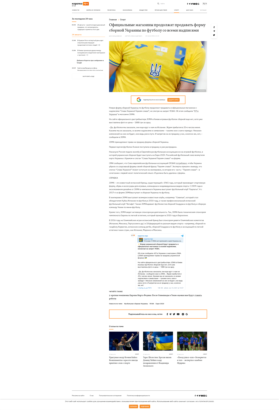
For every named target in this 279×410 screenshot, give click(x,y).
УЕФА (152, 304)
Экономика (127, 10)
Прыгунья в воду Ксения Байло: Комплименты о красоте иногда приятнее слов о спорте (123, 360)
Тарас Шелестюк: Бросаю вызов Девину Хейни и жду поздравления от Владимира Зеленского (157, 361)
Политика (111, 10)
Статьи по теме (116, 326)
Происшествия (161, 10)
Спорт (176, 10)
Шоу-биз (189, 10)
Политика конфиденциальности (138, 396)
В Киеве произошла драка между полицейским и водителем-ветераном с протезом (91, 52)
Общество (143, 10)
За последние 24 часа (82, 19)
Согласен (133, 406)
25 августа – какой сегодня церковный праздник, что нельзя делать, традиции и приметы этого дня (91, 27)
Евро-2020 (160, 304)
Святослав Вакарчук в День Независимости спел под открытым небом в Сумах (90, 70)
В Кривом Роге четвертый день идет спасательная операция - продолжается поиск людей (90, 42)
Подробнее (145, 406)
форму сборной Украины (127, 108)
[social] (187, 4)
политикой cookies (206, 401)
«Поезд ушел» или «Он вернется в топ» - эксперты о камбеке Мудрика (191, 360)
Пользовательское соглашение (110, 396)
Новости (75, 10)
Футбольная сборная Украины (136, 304)
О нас (92, 396)
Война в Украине (93, 10)
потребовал (181, 163)
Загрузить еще (88, 76)
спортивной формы (127, 166)
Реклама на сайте (78, 396)
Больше (203, 10)
